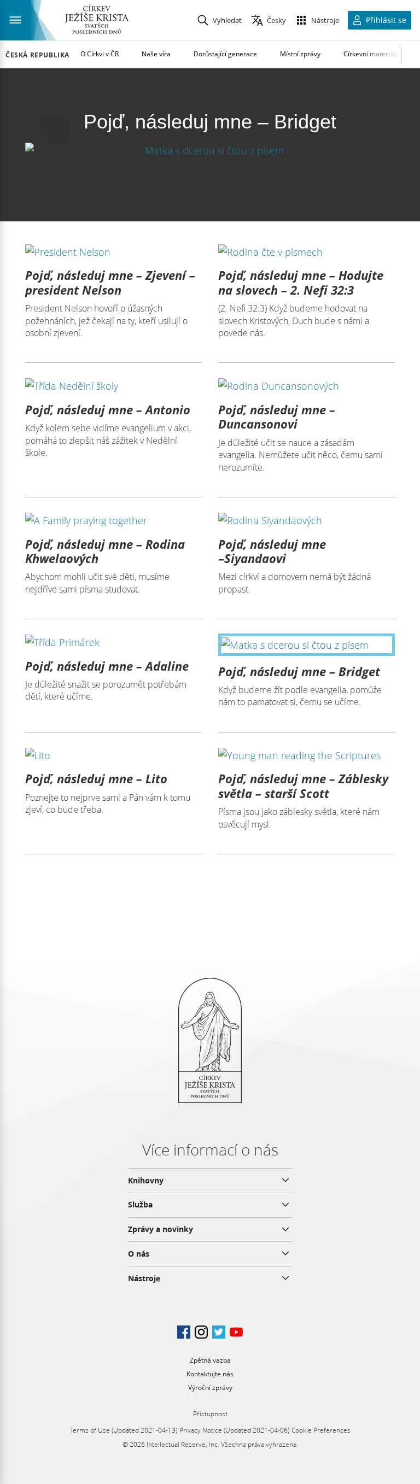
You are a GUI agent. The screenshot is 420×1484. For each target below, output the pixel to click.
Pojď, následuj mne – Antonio (107, 409)
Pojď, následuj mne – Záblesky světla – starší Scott (303, 785)
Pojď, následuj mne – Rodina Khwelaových (105, 551)
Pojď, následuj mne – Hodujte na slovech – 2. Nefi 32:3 (300, 282)
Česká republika (37, 55)
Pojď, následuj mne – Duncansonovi (276, 416)
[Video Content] (210, 150)
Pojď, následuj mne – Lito (96, 778)
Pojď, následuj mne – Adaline (107, 666)
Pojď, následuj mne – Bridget (299, 671)
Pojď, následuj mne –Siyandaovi (272, 551)
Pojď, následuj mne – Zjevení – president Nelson (110, 282)
